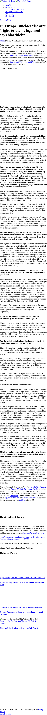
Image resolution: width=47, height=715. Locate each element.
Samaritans (14, 496)
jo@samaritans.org (12, 498)
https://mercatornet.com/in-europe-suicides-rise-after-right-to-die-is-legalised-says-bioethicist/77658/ (23, 538)
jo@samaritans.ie (29, 498)
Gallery (3, 623)
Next (9, 20)
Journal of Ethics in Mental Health (23, 62)
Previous (3, 20)
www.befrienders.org (38, 487)
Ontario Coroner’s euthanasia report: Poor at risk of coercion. (23, 607)
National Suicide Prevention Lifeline (24, 489)
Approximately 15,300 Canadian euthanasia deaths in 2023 (22, 578)
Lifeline (22, 500)
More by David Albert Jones (33, 533)
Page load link (5, 714)
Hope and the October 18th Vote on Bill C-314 (18, 621)
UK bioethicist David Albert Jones (20, 55)
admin (2, 41)
